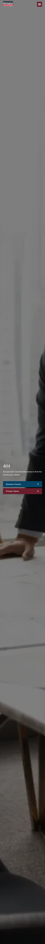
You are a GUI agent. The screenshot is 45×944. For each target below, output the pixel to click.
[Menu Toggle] (39, 4)
